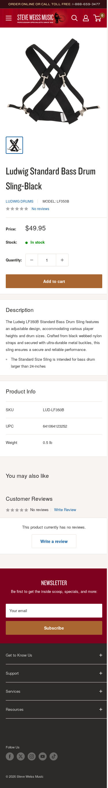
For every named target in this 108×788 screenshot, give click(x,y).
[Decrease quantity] (32, 260)
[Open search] (74, 18)
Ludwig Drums (19, 201)
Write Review (65, 509)
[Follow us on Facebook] (10, 756)
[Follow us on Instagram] (32, 756)
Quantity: (14, 260)
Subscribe (54, 628)
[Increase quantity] (62, 260)
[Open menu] (9, 18)
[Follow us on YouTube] (43, 756)
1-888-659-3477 (86, 4)
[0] (97, 18)
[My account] (86, 18)
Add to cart (54, 281)
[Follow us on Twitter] (21, 756)
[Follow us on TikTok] (54, 756)
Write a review (54, 541)
